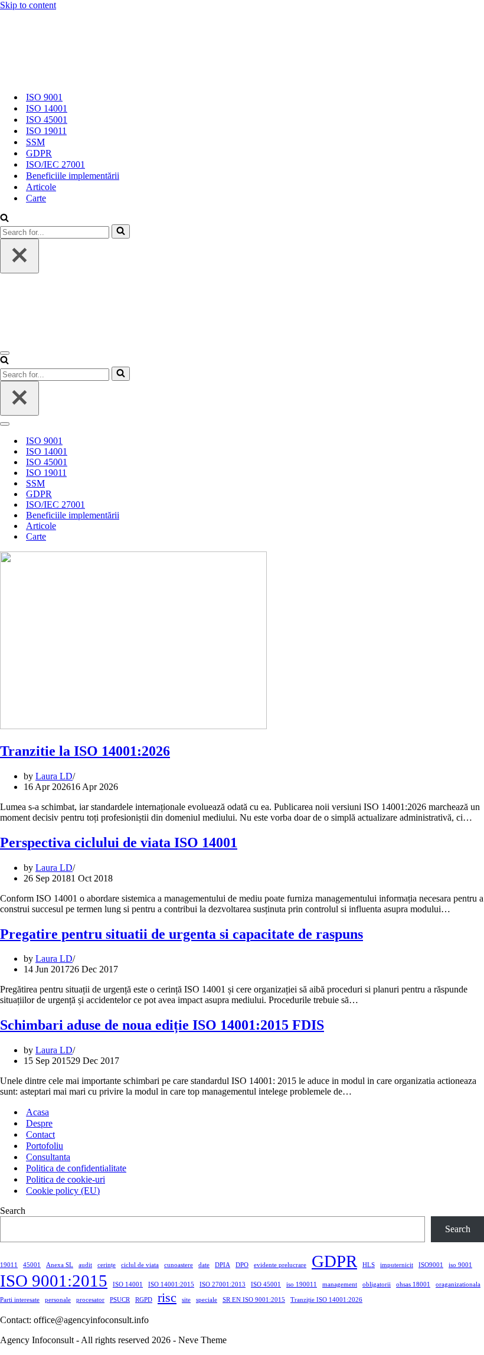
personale (58, 1300)
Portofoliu (44, 1146)
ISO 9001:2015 (53, 1280)
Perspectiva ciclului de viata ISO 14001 (118, 842)
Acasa (37, 1112)
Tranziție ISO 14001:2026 (326, 1300)
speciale (206, 1300)
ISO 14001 (46, 108)
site (186, 1300)
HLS (368, 1265)
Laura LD (54, 776)
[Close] (19, 256)
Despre (39, 1123)
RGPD (143, 1300)
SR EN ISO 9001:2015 (254, 1300)
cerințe (106, 1265)
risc (167, 1298)
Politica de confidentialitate (76, 1168)
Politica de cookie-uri (65, 1179)
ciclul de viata (140, 1265)
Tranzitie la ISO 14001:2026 (85, 751)
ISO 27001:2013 (223, 1284)
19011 (9, 1265)
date (204, 1265)
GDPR (39, 153)
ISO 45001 (46, 120)
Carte (36, 198)
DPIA (222, 1265)
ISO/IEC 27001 (55, 164)
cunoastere (178, 1265)
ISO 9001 (44, 97)
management (339, 1284)
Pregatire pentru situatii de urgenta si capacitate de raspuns (181, 934)
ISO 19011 (46, 131)
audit (85, 1265)
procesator (90, 1300)
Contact (40, 1134)
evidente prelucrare (280, 1265)
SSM (35, 142)
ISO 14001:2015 (171, 1284)
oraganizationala (458, 1284)
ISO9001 (430, 1265)
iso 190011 (301, 1284)
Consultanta (48, 1157)
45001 (32, 1265)
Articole (41, 187)
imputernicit (396, 1265)
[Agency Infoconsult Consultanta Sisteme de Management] (39, 76)
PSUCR (120, 1300)
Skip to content (28, 5)
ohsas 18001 (413, 1284)
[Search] (4, 219)
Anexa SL (59, 1265)
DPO (242, 1265)
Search (12, 1211)
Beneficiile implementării (72, 176)
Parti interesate (20, 1300)
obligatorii (376, 1284)
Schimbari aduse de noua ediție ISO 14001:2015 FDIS (162, 1025)
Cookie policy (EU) (63, 1191)
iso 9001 (460, 1265)
